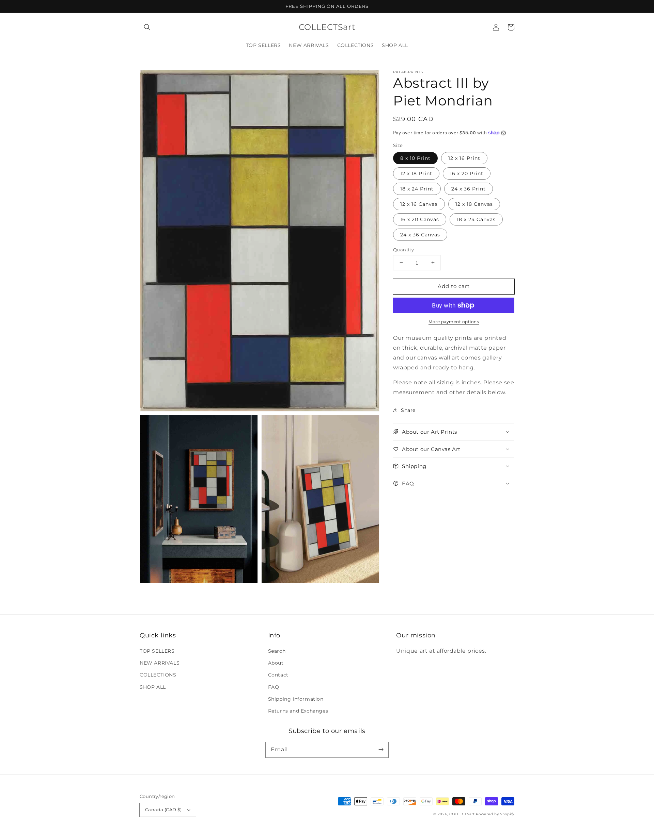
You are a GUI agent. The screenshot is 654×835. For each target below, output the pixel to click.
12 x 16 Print (464, 158)
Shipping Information (296, 699)
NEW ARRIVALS (160, 663)
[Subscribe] (380, 749)
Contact (278, 675)
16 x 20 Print (466, 173)
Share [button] (408, 410)
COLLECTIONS (158, 675)
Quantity (403, 249)
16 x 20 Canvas (419, 219)
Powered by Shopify (495, 814)
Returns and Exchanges (298, 711)
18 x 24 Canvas (476, 219)
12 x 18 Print (416, 173)
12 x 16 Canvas (419, 204)
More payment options (454, 321)
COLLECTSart (462, 814)
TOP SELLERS (157, 651)
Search (277, 651)
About (276, 663)
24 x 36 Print (468, 188)
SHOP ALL (153, 687)
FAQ (273, 687)
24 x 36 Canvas (420, 234)
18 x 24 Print (417, 188)
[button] (147, 27)
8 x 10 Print (415, 158)
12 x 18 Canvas (474, 204)
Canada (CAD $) (163, 809)
